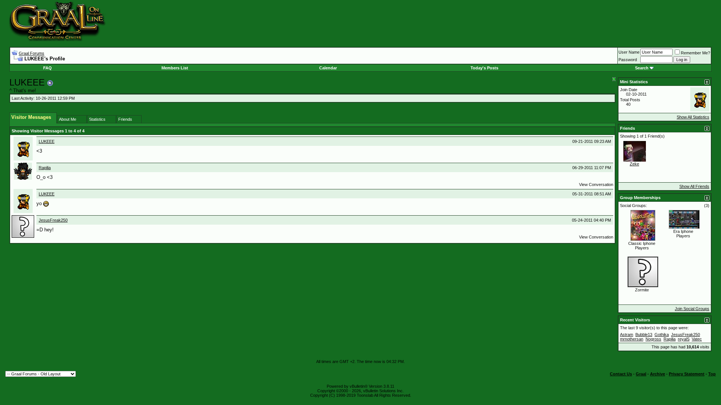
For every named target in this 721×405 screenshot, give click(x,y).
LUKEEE (46, 141)
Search (642, 68)
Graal (641, 374)
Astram (626, 334)
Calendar (328, 68)
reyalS (683, 339)
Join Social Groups (692, 308)
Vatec (697, 339)
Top (712, 374)
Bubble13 (643, 334)
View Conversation (596, 184)
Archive (657, 374)
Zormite (642, 290)
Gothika (662, 334)
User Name (629, 52)
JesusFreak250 (53, 220)
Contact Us (621, 374)
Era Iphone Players (683, 233)
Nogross (653, 339)
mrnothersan (631, 339)
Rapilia (45, 167)
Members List (174, 68)
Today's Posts (484, 68)
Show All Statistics (693, 117)
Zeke (634, 164)
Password (627, 59)
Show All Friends (694, 186)
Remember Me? (695, 53)
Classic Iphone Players (641, 245)
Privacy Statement (686, 374)
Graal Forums (31, 53)
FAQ (47, 68)
